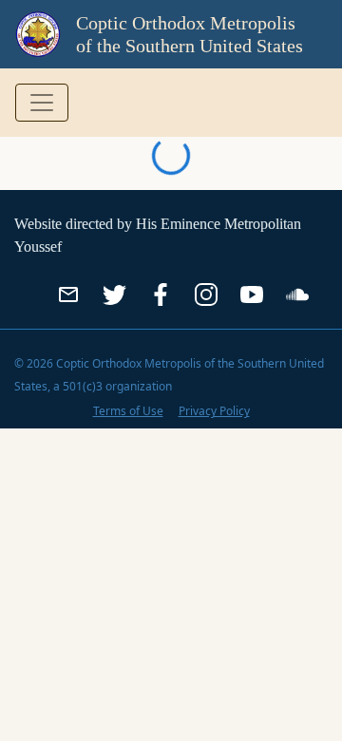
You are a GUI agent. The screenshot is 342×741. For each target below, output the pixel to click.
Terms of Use (128, 411)
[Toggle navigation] (41, 103)
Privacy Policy (214, 411)
